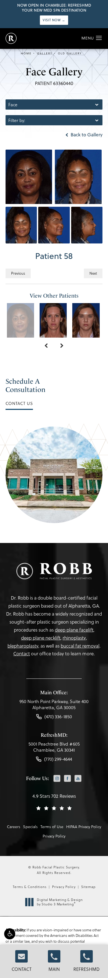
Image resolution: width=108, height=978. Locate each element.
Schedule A (25, 385)
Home (26, 53)
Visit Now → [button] (54, 20)
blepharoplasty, (23, 645)
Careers (13, 826)
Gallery (44, 53)
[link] (54, 706)
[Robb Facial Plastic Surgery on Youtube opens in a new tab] (77, 778)
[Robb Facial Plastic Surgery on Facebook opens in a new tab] (67, 778)
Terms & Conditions (30, 886)
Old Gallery (70, 53)
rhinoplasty (74, 637)
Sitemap (88, 886)
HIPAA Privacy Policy (83, 826)
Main (54, 969)
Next (93, 273)
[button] (9, 933)
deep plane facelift (74, 629)
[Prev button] (46, 346)
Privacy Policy (54, 836)
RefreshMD (86, 969)
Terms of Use (51, 826)
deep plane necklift (40, 637)
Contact (22, 969)
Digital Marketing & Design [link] (60, 902)
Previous (18, 273)
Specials (30, 826)
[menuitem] (56, 778)
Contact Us (19, 403)
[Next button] (61, 346)
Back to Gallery (86, 134)
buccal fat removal (80, 645)
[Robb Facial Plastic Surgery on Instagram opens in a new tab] (56, 778)
